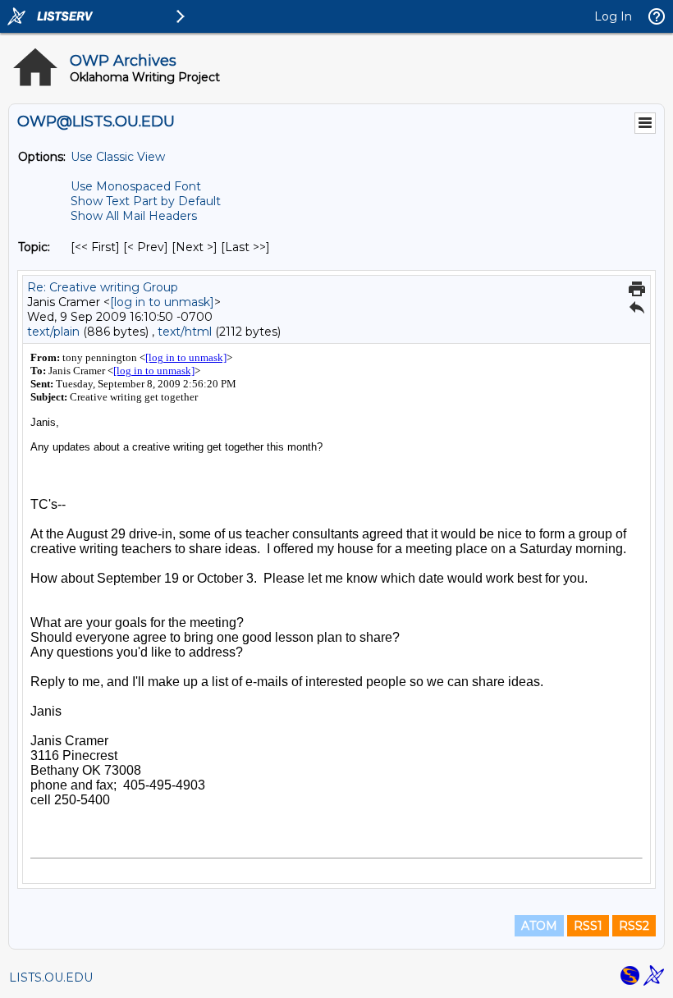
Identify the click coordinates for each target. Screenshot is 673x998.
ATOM (539, 925)
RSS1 (588, 925)
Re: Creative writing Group (102, 287)
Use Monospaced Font (136, 186)
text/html (185, 331)
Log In (613, 16)
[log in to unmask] (162, 302)
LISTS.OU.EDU (51, 977)
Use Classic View (118, 156)
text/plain (53, 331)
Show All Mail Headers (134, 215)
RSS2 (634, 925)
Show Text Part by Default (146, 201)
